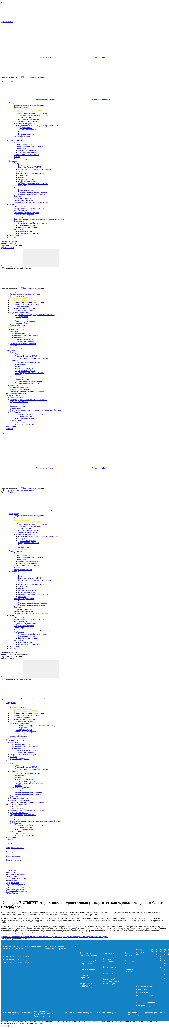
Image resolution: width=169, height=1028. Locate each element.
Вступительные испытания (87, 984)
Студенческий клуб (21, 148)
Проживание (14, 235)
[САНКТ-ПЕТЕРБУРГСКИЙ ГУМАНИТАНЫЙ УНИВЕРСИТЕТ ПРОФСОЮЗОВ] (41, 948)
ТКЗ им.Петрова (12, 893)
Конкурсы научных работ (24, 215)
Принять (5, 1026)
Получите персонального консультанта (18, 490)
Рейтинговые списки (25, 117)
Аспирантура (19, 217)
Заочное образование (22, 136)
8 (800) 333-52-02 (24, 77)
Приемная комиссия (21, 107)
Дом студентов (11, 852)
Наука (11, 204)
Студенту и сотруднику (18, 140)
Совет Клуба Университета (29, 150)
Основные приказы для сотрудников (32, 192)
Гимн (20, 165)
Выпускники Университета (16, 891)
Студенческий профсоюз (23, 144)
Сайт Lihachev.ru (20, 206)
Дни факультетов (25, 128)
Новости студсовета (13, 860)
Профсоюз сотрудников (23, 159)
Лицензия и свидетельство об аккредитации (35, 169)
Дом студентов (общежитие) (28, 119)
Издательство (19, 229)
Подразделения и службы (28, 182)
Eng (2, 2)
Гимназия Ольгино (129, 970)
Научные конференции (23, 211)
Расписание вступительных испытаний (32, 115)
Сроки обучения (87, 969)
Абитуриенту (14, 103)
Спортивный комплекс (15, 876)
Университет (14, 161)
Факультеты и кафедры (27, 180)
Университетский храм (15, 889)
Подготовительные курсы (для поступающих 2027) (38, 126)
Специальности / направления (88, 962)
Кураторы (17, 142)
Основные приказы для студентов (31, 194)
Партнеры (17, 196)
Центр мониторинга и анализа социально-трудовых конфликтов (39, 219)
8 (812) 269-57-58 (7, 248)
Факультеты (108, 953)
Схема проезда (128, 954)
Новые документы (25, 190)
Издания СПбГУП (25, 231)
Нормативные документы (24, 188)
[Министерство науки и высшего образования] (93, 1014)
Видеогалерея (11, 872)
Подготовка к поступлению (24, 124)
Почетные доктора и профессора (31, 173)
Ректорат (21, 177)
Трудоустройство (12, 883)
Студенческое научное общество (26, 213)
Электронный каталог (27, 225)
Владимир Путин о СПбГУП (29, 167)
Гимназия (12, 238)
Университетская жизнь (15, 848)
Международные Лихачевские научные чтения (32, 209)
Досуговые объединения (27, 153)
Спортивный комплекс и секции (26, 155)
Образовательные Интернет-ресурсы (32, 223)
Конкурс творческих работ (28, 132)
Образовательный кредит (27, 121)
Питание (17, 157)
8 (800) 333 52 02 (7, 244)
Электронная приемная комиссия (89, 954)
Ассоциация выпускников (16, 879)
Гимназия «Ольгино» (26, 134)
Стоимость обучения (85, 976)
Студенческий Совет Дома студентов (28, 146)
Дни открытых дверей (27, 130)
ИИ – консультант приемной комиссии (16, 268)
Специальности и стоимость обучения (29, 105)
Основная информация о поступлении (32, 113)
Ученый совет (23, 175)
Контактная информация (23, 200)
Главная (9, 843)
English (10, 81)
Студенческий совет (13, 856)
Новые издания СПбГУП (28, 233)
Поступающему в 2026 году (24, 109)
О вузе (16, 163)
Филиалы (22, 186)
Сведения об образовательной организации (31, 202)
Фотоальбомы (11, 870)
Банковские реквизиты (23, 198)
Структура (18, 171)
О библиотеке (19, 221)
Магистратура (109, 967)
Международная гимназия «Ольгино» (33, 184)
